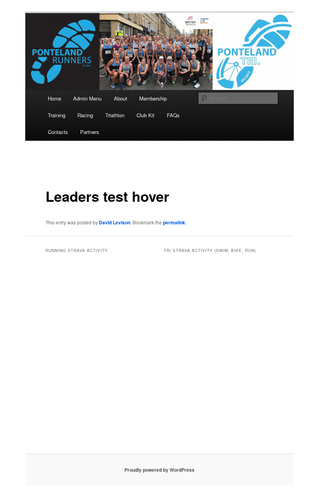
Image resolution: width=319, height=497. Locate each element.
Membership (153, 98)
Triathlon (114, 115)
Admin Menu (87, 98)
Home (54, 98)
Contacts (58, 132)
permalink (174, 222)
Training (56, 115)
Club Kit (145, 115)
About (120, 98)
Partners (89, 132)
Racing (85, 115)
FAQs (173, 115)
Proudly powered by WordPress (159, 469)
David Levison (114, 222)
